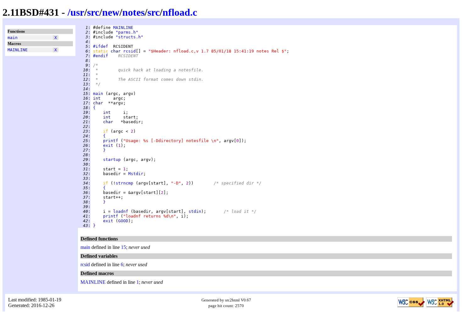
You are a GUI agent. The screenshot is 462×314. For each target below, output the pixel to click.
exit (108, 145)
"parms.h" (127, 32)
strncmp (124, 183)
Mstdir (135, 173)
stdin (195, 211)
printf (110, 140)
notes (133, 12)
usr (77, 12)
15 (123, 247)
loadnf (120, 211)
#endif (100, 55)
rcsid (129, 51)
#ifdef (100, 46)
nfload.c (179, 12)
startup (112, 159)
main (13, 37)
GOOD (123, 220)
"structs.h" (129, 37)
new (110, 12)
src (93, 12)
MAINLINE (18, 49)
